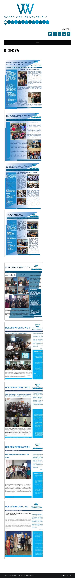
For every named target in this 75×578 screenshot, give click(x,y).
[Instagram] (68, 34)
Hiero (62, 575)
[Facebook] (55, 34)
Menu (37, 42)
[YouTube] (64, 34)
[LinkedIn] (59, 34)
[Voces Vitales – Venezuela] (26, 14)
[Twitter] (50, 34)
